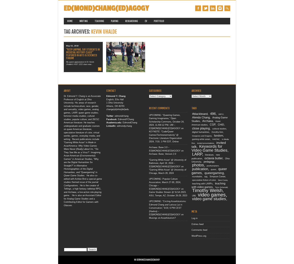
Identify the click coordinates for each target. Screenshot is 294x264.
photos (198, 165)
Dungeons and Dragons (202, 136)
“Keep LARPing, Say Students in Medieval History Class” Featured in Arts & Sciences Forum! (83, 54)
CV (146, 21)
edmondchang (121, 116)
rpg (205, 176)
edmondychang (124, 126)
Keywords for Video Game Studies (209, 148)
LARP (197, 154)
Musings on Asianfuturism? (162, 218)
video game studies (209, 199)
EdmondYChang (126, 119)
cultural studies (219, 129)
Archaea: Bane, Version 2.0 (162, 154)
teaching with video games (208, 185)
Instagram (220, 8)
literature (209, 155)
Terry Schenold (221, 187)
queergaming (214, 173)
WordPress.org (199, 236)
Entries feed (197, 224)
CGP (212, 124)
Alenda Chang (201, 117)
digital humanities (200, 132)
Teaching (99, 21)
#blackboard (200, 114)
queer (213, 169)
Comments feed (199, 230)
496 (213, 114)
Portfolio (159, 21)
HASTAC (216, 139)
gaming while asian (201, 139)
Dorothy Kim (217, 132)
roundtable (197, 176)
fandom (218, 135)
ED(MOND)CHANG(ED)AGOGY (106, 8)
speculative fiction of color (204, 180)
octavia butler (214, 158)
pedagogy (209, 161)
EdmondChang (130, 122)
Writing (83, 21)
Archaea (207, 121)
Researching (131, 21)
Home (70, 21)
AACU (221, 114)
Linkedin (213, 8)
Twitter (205, 8)
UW (193, 195)
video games (212, 194)
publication (200, 169)
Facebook (198, 8)
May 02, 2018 (72, 46)
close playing (201, 128)
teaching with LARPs (202, 183)
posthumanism (213, 166)
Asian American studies (206, 123)
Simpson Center (217, 176)
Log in (195, 218)
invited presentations (205, 143)
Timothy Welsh (207, 190)
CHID (221, 124)
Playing (114, 21)
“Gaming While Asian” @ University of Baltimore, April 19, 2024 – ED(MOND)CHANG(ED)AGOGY (167, 163)
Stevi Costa (222, 180)
